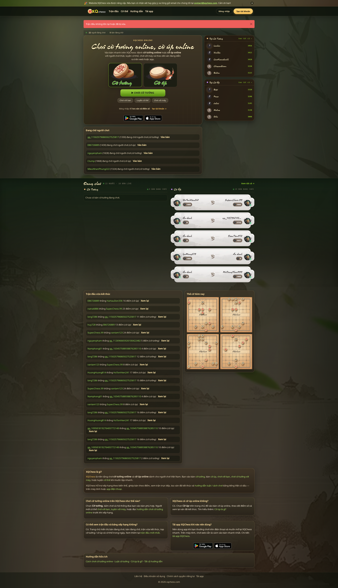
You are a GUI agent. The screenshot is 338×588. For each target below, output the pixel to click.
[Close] (251, 24)
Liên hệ (138, 576)
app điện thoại (114, 488)
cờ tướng (200, 476)
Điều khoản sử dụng (154, 576)
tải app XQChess (180, 536)
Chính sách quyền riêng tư (181, 576)
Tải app (149, 11)
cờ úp (213, 476)
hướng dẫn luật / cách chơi (209, 485)
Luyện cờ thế (142, 100)
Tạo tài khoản (243, 11)
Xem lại (145, 300)
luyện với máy (118, 509)
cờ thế (107, 479)
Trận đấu (114, 11)
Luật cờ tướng (122, 561)
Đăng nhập (224, 11)
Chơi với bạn (125, 100)
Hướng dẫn (136, 11)
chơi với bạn (223, 476)
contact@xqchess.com (205, 3)
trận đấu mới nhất (150, 532)
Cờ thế (124, 11)
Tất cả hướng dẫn (153, 561)
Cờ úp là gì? (220, 509)
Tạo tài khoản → (159, 108)
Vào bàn (165, 137)
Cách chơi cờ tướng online (99, 561)
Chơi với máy (160, 100)
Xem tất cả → (245, 38)
